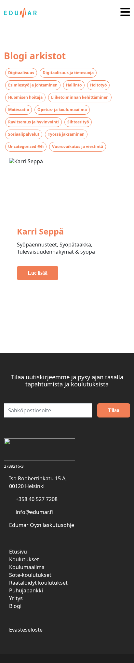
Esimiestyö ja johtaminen (33, 85)
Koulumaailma (27, 567)
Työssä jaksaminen (66, 134)
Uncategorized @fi (26, 146)
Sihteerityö (78, 122)
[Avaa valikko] (125, 12)
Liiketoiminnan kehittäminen (80, 97)
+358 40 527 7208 (37, 499)
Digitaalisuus (21, 72)
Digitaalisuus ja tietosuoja (68, 72)
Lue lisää (37, 273)
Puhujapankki (26, 590)
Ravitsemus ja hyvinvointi (33, 122)
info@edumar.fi (34, 512)
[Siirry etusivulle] (22, 12)
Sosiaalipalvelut (23, 134)
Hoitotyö (98, 85)
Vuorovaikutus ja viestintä (77, 146)
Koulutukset (24, 559)
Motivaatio (18, 109)
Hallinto (74, 85)
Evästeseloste (26, 629)
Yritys (16, 598)
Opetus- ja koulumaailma (62, 109)
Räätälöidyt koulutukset (38, 582)
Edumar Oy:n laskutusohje (41, 525)
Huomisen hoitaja (25, 97)
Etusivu (18, 551)
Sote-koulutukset (30, 574)
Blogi (15, 606)
